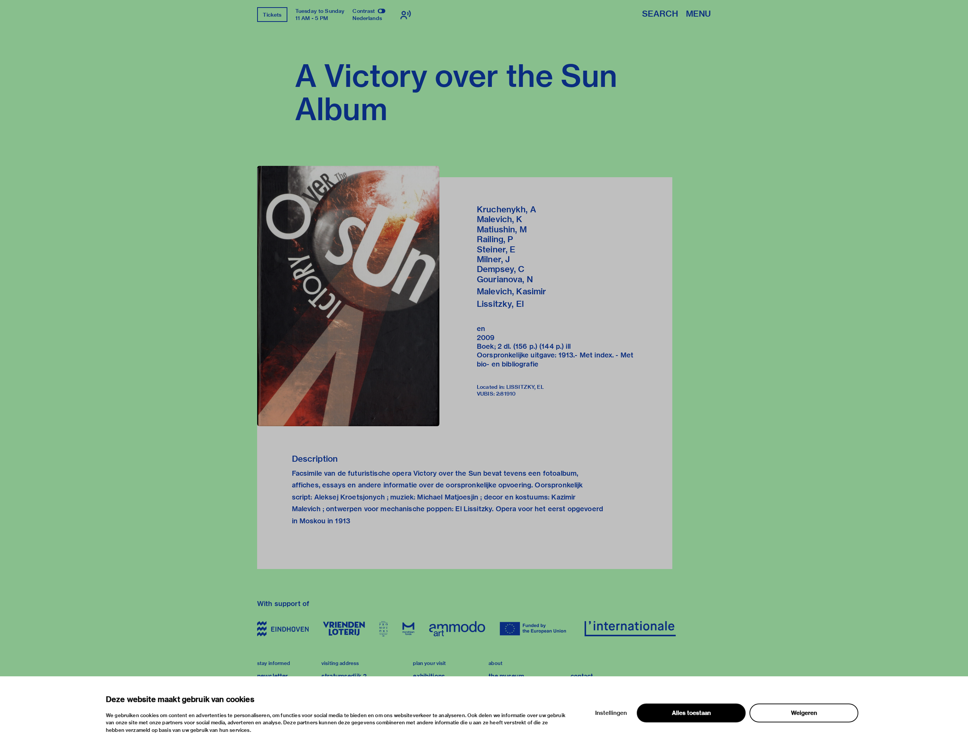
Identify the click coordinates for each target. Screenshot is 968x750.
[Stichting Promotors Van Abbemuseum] (383, 628)
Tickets (272, 14)
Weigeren (804, 713)
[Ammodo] (457, 628)
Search (660, 14)
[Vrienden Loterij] (343, 628)
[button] (348, 296)
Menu (698, 14)
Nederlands (367, 18)
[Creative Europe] (535, 628)
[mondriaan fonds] (408, 628)
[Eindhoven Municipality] (283, 628)
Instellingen (611, 713)
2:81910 (506, 393)
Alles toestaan (691, 713)
